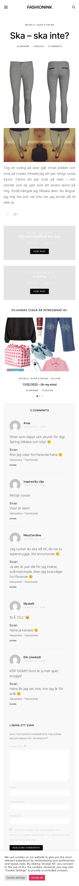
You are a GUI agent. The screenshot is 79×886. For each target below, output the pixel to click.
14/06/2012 (38, 46)
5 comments (55, 46)
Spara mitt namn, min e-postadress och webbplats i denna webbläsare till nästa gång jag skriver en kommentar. (39, 835)
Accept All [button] (37, 877)
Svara (13, 465)
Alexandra (23, 46)
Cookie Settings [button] (16, 877)
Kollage (31, 233)
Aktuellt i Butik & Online (39, 25)
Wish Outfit (45, 233)
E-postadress (17, 802)
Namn (13, 787)
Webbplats (16, 816)
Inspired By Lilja (34, 481)
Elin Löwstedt (32, 657)
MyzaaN (29, 603)
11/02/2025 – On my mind (39, 384)
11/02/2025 (47, 390)
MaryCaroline (32, 535)
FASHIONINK (39, 7)
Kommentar (17, 746)
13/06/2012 (47, 243)
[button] (37, 396)
